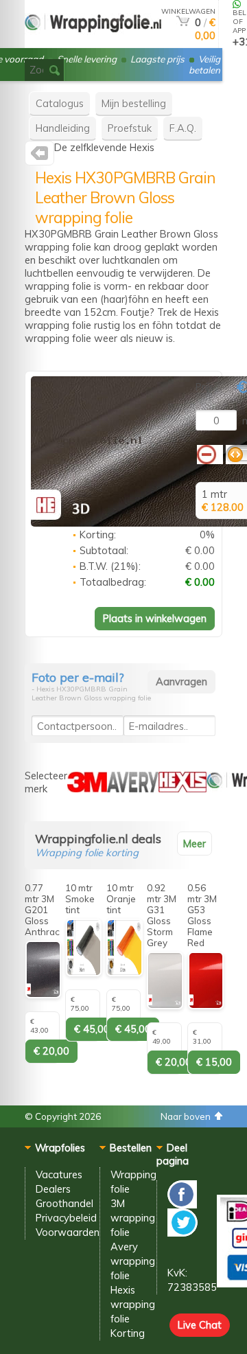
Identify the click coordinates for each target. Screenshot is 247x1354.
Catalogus (60, 103)
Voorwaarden (67, 1232)
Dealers (53, 1188)
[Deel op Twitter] (182, 1232)
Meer (194, 843)
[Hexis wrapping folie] (39, 156)
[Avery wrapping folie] (132, 788)
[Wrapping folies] (93, 42)
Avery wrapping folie (132, 1261)
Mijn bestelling (134, 103)
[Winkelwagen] (182, 22)
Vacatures (59, 1174)
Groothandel (64, 1203)
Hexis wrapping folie (132, 1304)
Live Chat (200, 1324)
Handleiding (63, 128)
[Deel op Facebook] (182, 1204)
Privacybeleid (66, 1217)
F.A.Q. (182, 128)
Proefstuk (130, 128)
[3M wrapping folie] (87, 788)
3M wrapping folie (132, 1218)
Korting (127, 1333)
